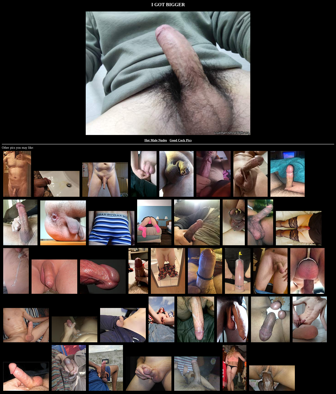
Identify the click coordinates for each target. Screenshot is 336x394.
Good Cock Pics (181, 140)
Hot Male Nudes (155, 140)
